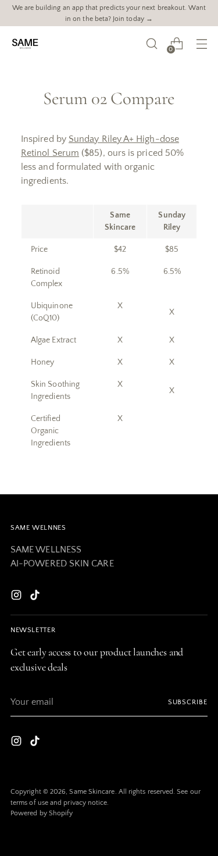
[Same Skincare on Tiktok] (36, 597)
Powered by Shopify (41, 813)
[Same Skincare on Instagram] (17, 597)
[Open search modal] (151, 44)
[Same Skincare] (25, 44)
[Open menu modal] (201, 44)
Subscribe (188, 702)
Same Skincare (92, 791)
